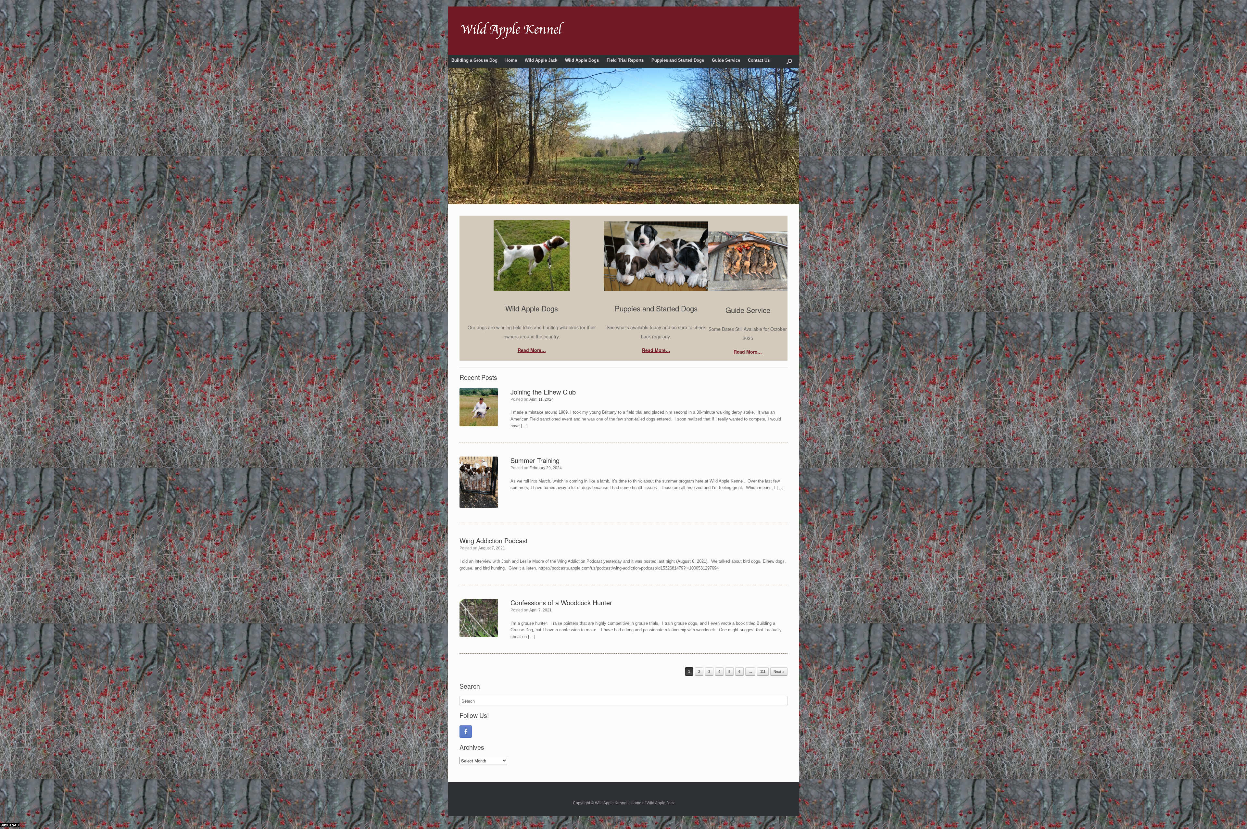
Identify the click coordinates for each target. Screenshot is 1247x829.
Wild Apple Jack (541, 60)
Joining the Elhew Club (543, 391)
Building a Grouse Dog (474, 60)
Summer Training (535, 460)
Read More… (532, 350)
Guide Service (726, 60)
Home (511, 60)
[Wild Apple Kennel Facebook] (466, 731)
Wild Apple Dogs (582, 60)
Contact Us (759, 60)
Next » (779, 671)
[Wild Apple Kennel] (513, 30)
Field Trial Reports (625, 60)
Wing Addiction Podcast (494, 540)
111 (762, 671)
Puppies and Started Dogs (677, 60)
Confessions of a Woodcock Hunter (561, 602)
